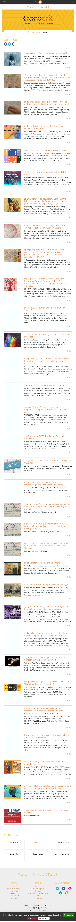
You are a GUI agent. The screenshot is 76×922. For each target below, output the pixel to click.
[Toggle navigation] (4, 2)
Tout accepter (68, 915)
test (38, 896)
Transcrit (14, 886)
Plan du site (38, 898)
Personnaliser (44, 918)
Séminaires (14, 842)
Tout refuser (32, 918)
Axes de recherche (14, 889)
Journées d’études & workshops (61, 844)
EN (36, 2)
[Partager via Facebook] (5, 44)
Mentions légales (38, 889)
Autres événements (62, 854)
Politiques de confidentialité (38, 893)
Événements (35, 32)
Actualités (14, 898)
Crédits (38, 886)
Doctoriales (14, 854)
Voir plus (68, 67)
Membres (14, 891)
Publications (14, 893)
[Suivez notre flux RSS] (67, 893)
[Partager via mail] (13, 44)
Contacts (38, 891)
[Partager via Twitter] (9, 44)
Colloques (38, 842)
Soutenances (38, 854)
